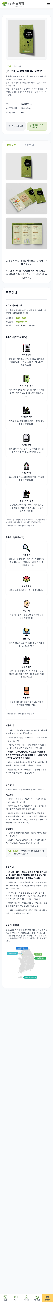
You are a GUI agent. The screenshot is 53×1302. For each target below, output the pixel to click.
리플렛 (8, 66)
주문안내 (29, 145)
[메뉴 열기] (48, 4)
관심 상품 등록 (17, 126)
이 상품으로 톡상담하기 (37, 126)
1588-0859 (21, 318)
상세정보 (11, 145)
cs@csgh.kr (21, 321)
